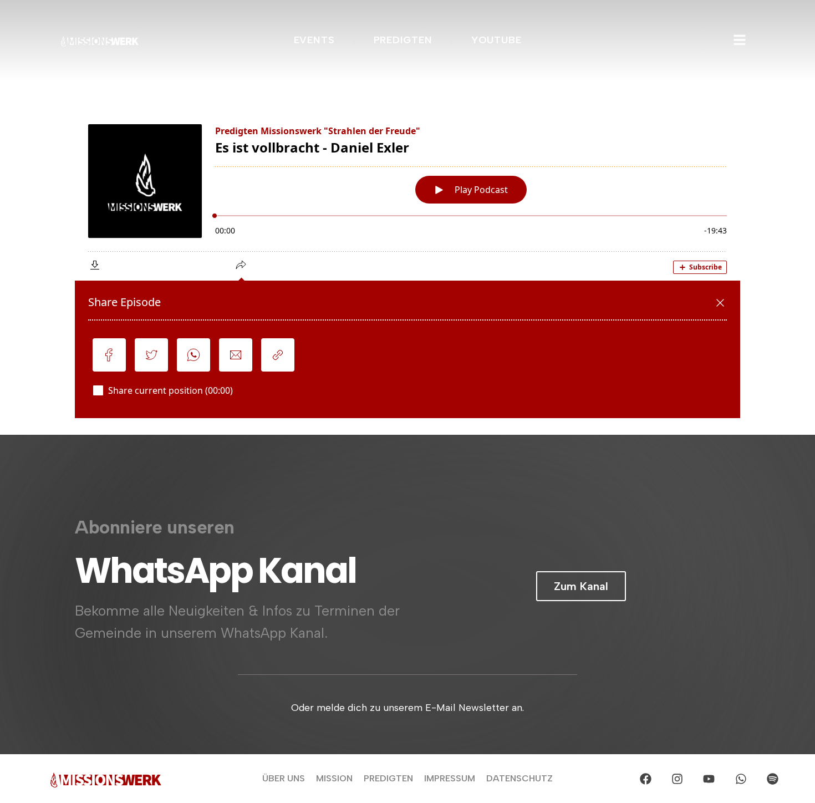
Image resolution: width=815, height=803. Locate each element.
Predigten (388, 778)
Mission (334, 778)
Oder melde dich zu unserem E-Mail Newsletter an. (407, 707)
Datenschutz (519, 778)
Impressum (449, 778)
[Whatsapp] (740, 778)
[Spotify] (772, 778)
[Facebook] (645, 778)
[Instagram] (677, 778)
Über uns (283, 778)
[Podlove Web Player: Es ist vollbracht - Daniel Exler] (407, 264)
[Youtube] (709, 778)
